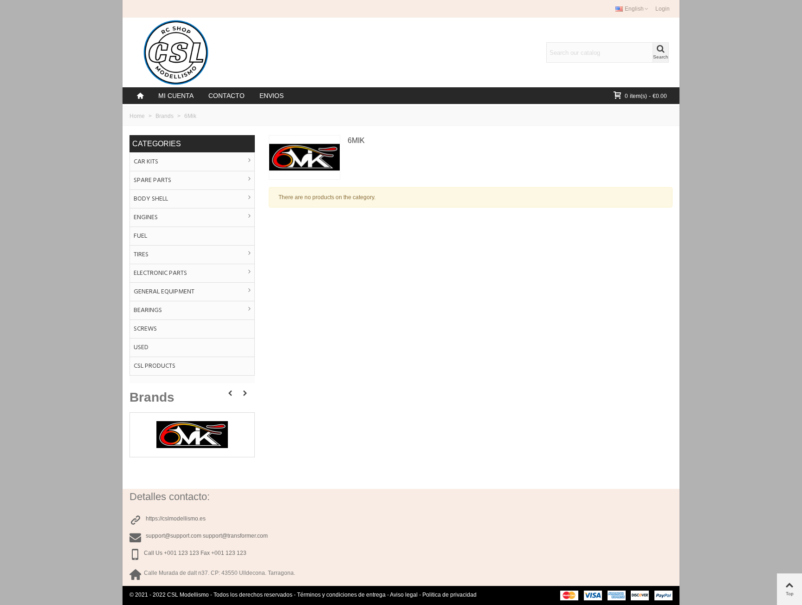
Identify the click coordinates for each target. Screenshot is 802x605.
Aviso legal (404, 595)
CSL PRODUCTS (154, 366)
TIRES (141, 254)
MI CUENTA (176, 95)
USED (141, 347)
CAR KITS (146, 161)
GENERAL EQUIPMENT (164, 291)
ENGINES (146, 217)
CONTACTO (226, 95)
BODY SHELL (151, 199)
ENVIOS (271, 95)
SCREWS (145, 329)
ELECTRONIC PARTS (160, 273)
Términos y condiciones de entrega (341, 595)
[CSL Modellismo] (175, 52)
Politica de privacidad (449, 595)
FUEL (140, 236)
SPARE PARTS (152, 180)
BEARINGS (148, 310)
